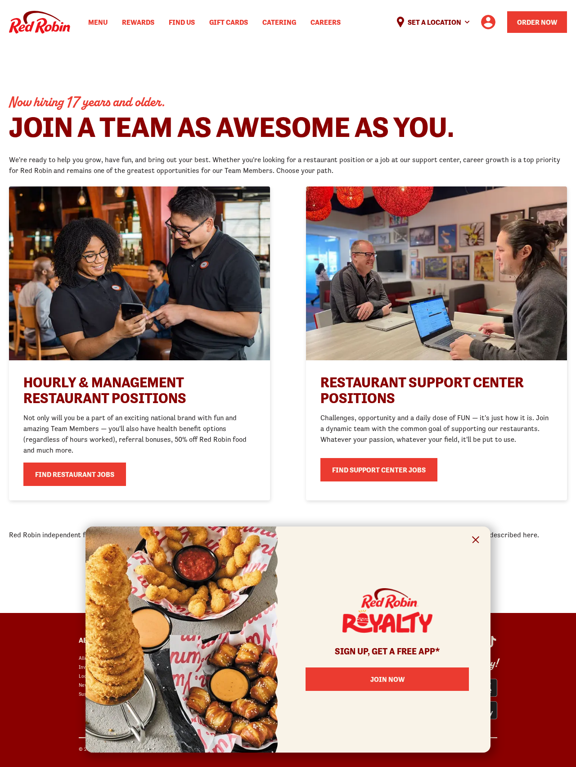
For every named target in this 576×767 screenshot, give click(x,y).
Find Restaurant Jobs (74, 474)
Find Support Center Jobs (379, 469)
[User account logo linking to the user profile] (488, 22)
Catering (279, 22)
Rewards (138, 22)
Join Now (387, 679)
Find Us (182, 22)
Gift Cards (228, 22)
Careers (325, 22)
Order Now (537, 22)
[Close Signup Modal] (476, 541)
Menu (98, 22)
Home (39, 22)
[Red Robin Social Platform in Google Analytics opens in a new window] (491, 641)
